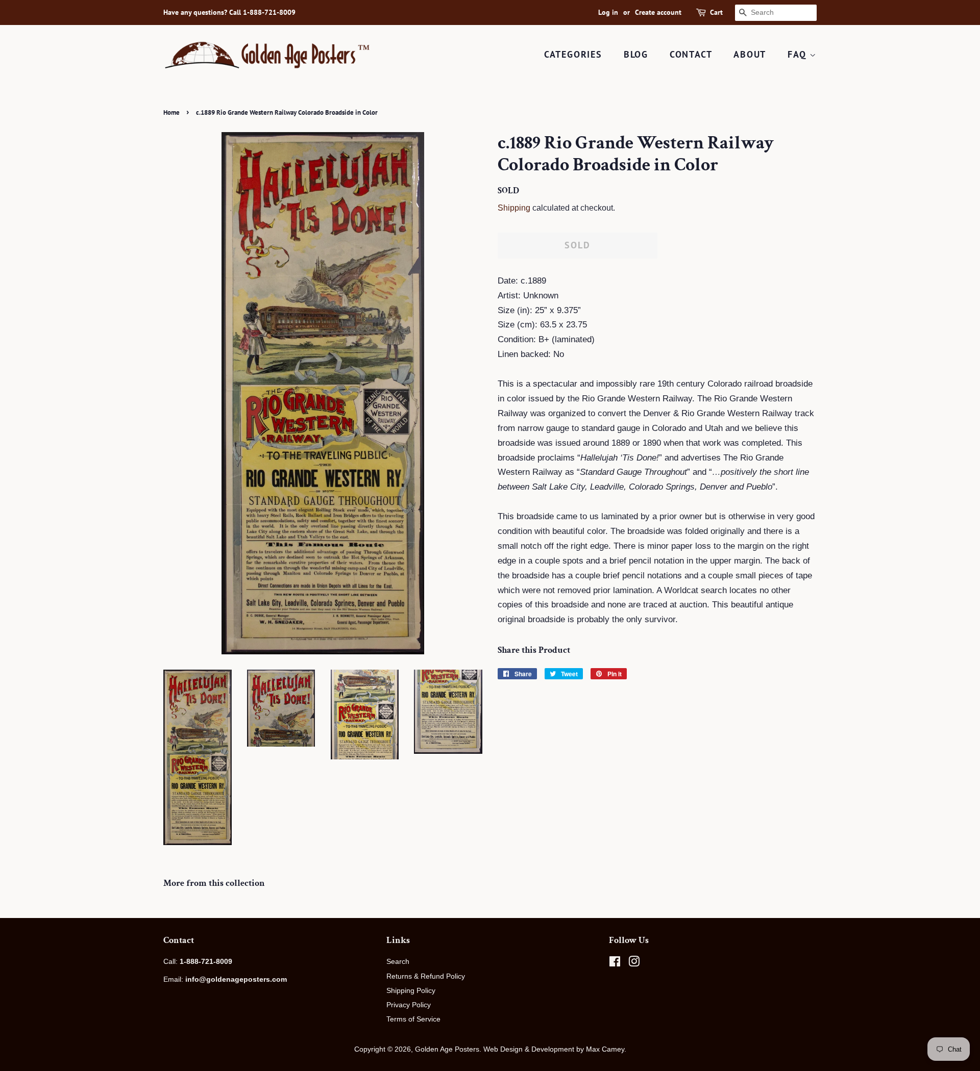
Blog (636, 54)
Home (171, 112)
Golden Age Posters (447, 1049)
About (749, 54)
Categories (573, 54)
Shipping (514, 207)
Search (397, 961)
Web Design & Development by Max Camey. (554, 1049)
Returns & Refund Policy (425, 976)
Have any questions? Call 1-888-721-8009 (229, 12)
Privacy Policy (408, 1005)
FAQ (799, 54)
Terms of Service (413, 1019)
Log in (608, 12)
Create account (658, 12)
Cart (716, 12)
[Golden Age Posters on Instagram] (634, 963)
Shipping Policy (410, 990)
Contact (691, 54)
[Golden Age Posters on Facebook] (615, 963)
